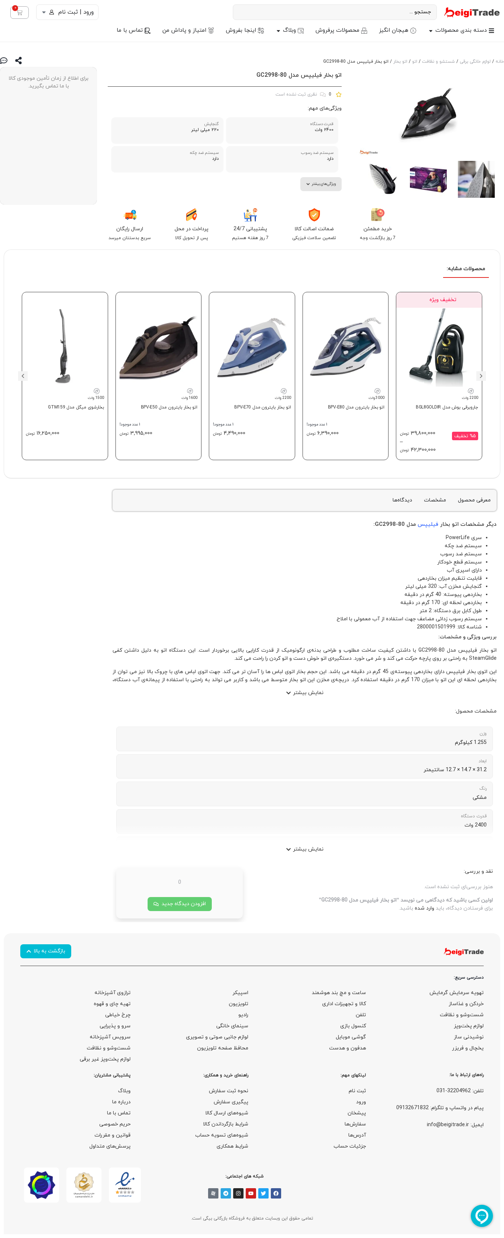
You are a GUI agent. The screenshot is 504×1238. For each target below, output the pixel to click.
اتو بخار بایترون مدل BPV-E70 (262, 407)
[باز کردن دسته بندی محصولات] (431, 31)
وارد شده (424, 908)
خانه (500, 62)
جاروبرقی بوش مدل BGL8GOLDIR (447, 407)
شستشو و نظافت (438, 62)
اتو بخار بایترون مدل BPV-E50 (169, 407)
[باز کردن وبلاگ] (278, 31)
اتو (414, 62)
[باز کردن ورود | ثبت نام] (44, 12)
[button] (481, 376)
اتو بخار (400, 62)
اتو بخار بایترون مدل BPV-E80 (356, 407)
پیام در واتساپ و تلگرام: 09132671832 (440, 1107)
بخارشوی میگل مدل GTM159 (76, 407)
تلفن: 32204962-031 (460, 1090)
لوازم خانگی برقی (475, 62)
